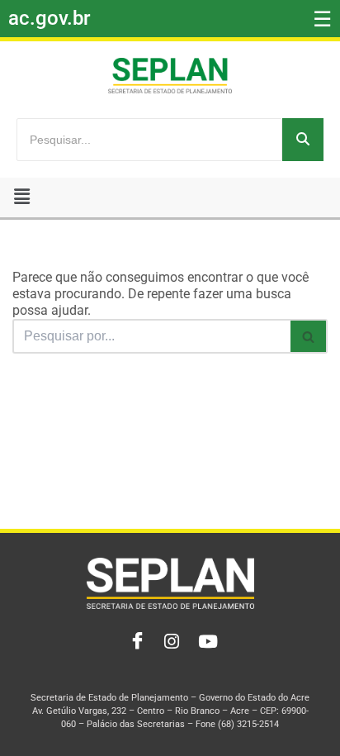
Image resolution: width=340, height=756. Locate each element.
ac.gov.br (49, 18)
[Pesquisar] (302, 139)
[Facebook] (133, 642)
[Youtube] (206, 642)
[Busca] (309, 336)
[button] (22, 197)
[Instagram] (170, 642)
